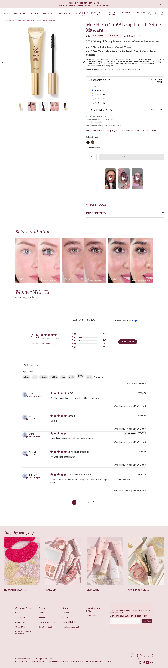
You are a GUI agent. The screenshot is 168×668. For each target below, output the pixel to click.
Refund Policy (77, 661)
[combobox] (136, 384)
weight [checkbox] (71, 377)
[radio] (125, 81)
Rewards (126, 12)
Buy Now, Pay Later (47, 622)
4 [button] (88, 502)
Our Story (66, 617)
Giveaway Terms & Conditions (23, 633)
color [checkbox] (63, 377)
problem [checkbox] (54, 377)
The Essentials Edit (70, 627)
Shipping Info (20, 617)
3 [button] (84, 502)
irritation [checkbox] (43, 377)
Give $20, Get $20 (46, 627)
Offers (41, 613)
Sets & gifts (97, 14)
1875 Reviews (142, 36)
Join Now (147, 621)
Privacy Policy (21, 661)
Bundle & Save (63, 13)
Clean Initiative (68, 622)
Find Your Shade (93, 148)
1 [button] (74, 502)
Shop (6, 13)
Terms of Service (37, 661)
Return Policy (20, 622)
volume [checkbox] (26, 377)
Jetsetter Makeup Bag (103, 131)
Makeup (34, 13)
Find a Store (91, 615)
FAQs (17, 613)
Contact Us (20, 627)
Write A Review (127, 342)
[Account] (156, 13)
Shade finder (112, 14)
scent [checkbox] (89, 377)
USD (161, 4)
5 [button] (93, 502)
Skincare (47, 13)
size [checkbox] (34, 377)
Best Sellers (20, 13)
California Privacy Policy (58, 661)
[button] (149, 13)
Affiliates (140, 12)
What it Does (96, 204)
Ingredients (96, 213)
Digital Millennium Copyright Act (99, 661)
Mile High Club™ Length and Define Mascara (36, 20)
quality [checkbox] (80, 376)
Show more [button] (99, 377)
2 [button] (79, 502)
